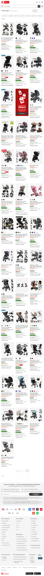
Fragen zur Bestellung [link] (21, 539)
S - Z (18, 529)
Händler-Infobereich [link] (36, 547)
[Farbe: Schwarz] (16, 38)
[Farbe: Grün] (7, 325)
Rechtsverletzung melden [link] (22, 549)
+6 (23, 165)
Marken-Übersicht (6, 545)
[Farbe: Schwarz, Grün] (18, 232)
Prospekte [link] (34, 523)
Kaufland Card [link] (35, 525)
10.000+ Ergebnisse (14, 10)
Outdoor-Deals (5, 521)
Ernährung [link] (34, 536)
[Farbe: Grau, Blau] (20, 165)
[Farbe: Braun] (5, 71)
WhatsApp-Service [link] (35, 540)
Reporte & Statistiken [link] (5, 557)
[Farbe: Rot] (34, 391)
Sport (4, 538)
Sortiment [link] (34, 527)
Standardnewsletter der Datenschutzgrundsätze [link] (20, 498)
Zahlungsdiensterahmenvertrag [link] (20, 556)
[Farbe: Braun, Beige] (2, 165)
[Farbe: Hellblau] (36, 391)
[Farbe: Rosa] (16, 165)
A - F (18, 523)
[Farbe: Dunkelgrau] (30, 105)
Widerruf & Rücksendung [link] (22, 541)
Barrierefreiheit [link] (3, 569)
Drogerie (4, 536)
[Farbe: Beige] (18, 38)
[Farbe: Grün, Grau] (4, 391)
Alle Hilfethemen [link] (20, 536)
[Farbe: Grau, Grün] (22, 165)
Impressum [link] (3, 567)
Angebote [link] (34, 521)
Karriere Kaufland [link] (32, 557)
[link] (37, 2)
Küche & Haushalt (6, 527)
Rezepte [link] (33, 529)
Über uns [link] (4, 560)
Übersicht (19, 521)
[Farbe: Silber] (4, 232)
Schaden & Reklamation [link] (22, 545)
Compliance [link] (9, 567)
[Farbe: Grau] (20, 38)
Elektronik (5, 523)
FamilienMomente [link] (35, 538)
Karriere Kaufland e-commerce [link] (32, 561)
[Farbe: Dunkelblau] (34, 38)
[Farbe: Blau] (32, 38)
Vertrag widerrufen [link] (21, 543)
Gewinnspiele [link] (34, 534)
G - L (18, 525)
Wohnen (4, 532)
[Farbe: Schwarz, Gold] (30, 358)
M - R (18, 527)
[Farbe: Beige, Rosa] (36, 232)
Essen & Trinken (6, 543)
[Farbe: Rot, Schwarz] (32, 358)
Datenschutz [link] (15, 567)
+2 (23, 423)
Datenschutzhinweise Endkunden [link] (18, 562)
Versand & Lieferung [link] (21, 547)
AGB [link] (20, 567)
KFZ (3, 540)
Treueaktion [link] (34, 532)
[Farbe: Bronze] (22, 424)
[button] (4, 16)
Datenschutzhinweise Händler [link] (20, 559)
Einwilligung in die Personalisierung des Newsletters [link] (23, 501)
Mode (4, 534)
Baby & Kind (5, 529)
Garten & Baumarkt (6, 525)
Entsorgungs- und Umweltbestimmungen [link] (29, 567)
